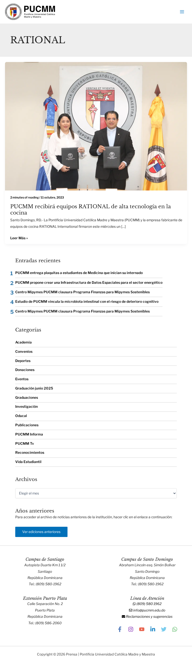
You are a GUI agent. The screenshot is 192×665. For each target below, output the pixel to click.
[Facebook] (119, 629)
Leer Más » (19, 237)
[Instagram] (131, 629)
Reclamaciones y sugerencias (148, 616)
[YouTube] (141, 629)
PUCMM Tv (24, 444)
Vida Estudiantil (28, 462)
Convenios (23, 352)
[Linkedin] (153, 629)
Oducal (21, 416)
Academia (23, 342)
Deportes (22, 361)
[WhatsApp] (175, 629)
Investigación (26, 406)
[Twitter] (163, 629)
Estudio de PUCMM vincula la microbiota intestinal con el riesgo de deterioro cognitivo (86, 302)
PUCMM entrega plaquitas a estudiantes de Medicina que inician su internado (79, 273)
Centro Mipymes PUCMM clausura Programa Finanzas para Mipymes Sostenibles (82, 292)
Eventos (21, 379)
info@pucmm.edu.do (148, 610)
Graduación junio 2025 (34, 388)
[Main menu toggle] (182, 12)
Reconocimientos (29, 452)
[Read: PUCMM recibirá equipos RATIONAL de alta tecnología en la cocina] (96, 126)
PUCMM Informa (29, 434)
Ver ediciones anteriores (41, 532)
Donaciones (24, 370)
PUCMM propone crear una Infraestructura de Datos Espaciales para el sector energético (88, 282)
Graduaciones (26, 398)
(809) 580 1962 (149, 604)
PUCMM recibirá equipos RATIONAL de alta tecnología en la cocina (90, 209)
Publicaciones (26, 425)
